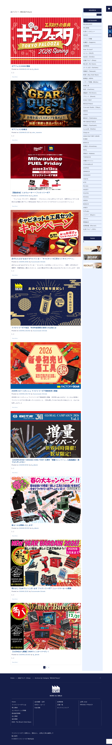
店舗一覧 (60, 704)
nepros (85, 179)
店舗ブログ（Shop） (90, 60)
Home (12, 678)
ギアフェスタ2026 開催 (21, 66)
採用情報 (60, 702)
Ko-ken (85, 186)
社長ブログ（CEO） (90, 229)
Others (85, 218)
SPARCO (86, 171)
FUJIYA (86, 193)
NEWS (85, 35)
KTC (85, 182)
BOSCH (86, 204)
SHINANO (86, 175)
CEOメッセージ (40, 704)
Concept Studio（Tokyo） (92, 107)
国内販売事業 (16, 713)
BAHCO (86, 142)
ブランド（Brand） (89, 96)
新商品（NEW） (88, 78)
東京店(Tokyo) (88, 103)
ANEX (85, 207)
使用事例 (86, 46)
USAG (85, 114)
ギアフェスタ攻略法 (19, 129)
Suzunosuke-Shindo (38, 261)
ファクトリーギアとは (19, 704)
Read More (15, 76)
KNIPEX (86, 168)
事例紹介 (86, 222)
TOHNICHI (87, 157)
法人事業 (15, 716)
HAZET (85, 189)
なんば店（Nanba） (90, 129)
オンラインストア (63, 707)
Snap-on (86, 132)
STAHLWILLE (88, 164)
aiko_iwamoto (37, 132)
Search (99, 14)
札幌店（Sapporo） (90, 42)
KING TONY (87, 100)
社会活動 (37, 707)
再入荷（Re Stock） (90, 64)
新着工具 (86, 85)
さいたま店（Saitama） (91, 67)
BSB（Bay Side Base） (91, 75)
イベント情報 (87, 38)
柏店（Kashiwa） (89, 89)
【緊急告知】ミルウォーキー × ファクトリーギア (31, 192)
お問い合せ (83, 702)
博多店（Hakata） (89, 153)
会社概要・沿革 (40, 702)
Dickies (86, 197)
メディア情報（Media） (91, 82)
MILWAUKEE (87, 24)
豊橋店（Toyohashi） (90, 125)
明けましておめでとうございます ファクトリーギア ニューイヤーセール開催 (41, 588)
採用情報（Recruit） (90, 225)
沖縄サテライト (88, 160)
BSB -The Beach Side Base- (22, 722)
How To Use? (88, 49)
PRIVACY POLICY (86, 704)
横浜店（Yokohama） (90, 118)
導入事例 (86, 28)
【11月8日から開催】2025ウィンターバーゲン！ (30, 651)
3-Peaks (86, 211)
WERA (85, 111)
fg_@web (35, 69)
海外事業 (15, 719)
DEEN (85, 200)
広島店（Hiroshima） (90, 146)
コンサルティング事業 (19, 710)
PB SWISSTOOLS (89, 121)
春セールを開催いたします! (22, 525)
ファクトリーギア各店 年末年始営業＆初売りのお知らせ (34, 328)
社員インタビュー (89, 31)
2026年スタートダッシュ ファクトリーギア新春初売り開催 (34, 391)
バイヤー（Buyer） (89, 215)
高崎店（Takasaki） (90, 71)
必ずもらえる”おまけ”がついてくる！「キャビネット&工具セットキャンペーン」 (43, 259)
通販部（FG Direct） (90, 93)
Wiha (85, 150)
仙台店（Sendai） (89, 56)
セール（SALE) (88, 53)
